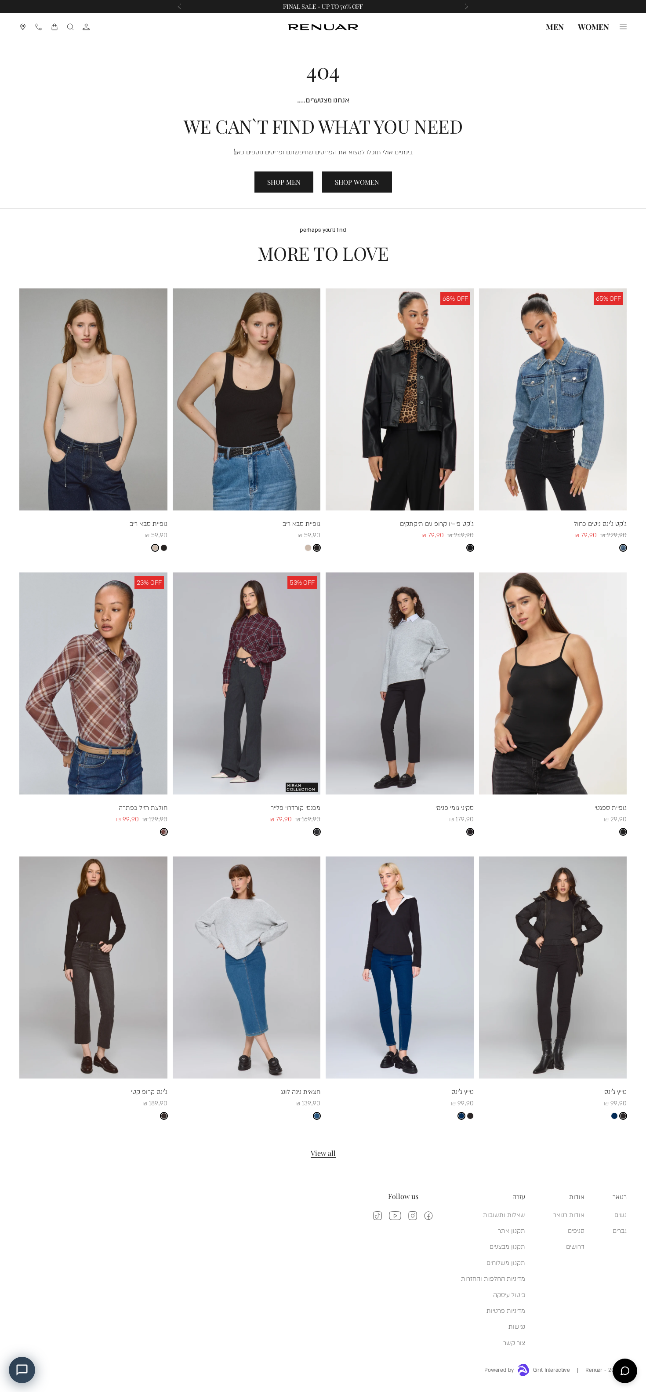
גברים (620, 1230)
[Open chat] (625, 1371)
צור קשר (514, 1342)
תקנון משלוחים (505, 1262)
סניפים (576, 1230)
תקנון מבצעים (507, 1245)
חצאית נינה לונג (300, 1091)
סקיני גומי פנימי (455, 807)
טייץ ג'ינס (615, 1091)
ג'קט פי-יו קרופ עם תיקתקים (437, 523)
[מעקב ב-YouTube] (395, 1215)
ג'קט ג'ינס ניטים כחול (600, 523)
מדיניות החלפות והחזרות (493, 1278)
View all (323, 1153)
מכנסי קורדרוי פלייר (295, 807)
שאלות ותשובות (504, 1214)
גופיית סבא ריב (301, 523)
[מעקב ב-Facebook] (428, 1215)
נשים (620, 1214)
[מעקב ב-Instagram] (412, 1215)
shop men (284, 182)
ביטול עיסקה (509, 1294)
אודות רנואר (568, 1214)
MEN (554, 27)
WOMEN (593, 27)
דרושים (575, 1245)
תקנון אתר (511, 1230)
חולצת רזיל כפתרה (143, 807)
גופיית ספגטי (611, 807)
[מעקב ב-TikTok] (377, 1215)
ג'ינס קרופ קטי (149, 1091)
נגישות (516, 1325)
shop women (357, 182)
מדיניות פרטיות (505, 1310)
